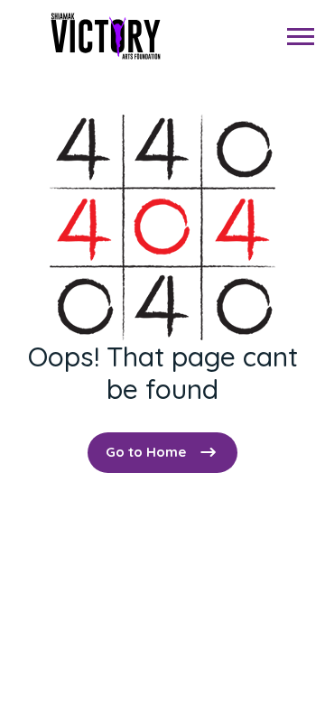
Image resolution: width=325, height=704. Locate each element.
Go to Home (146, 451)
